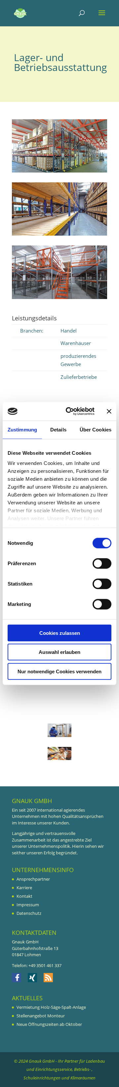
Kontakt (24, 896)
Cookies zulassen (59, 633)
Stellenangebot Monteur (41, 1016)
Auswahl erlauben (59, 652)
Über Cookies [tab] (95, 429)
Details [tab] (58, 429)
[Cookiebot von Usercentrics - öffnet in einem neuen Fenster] (70, 411)
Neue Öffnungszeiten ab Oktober (49, 1024)
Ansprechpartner (33, 879)
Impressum (28, 905)
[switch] (102, 563)
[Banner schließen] (109, 411)
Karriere (24, 887)
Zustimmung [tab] (22, 429)
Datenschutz (29, 913)
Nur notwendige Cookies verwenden (59, 671)
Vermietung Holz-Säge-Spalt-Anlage (51, 1007)
